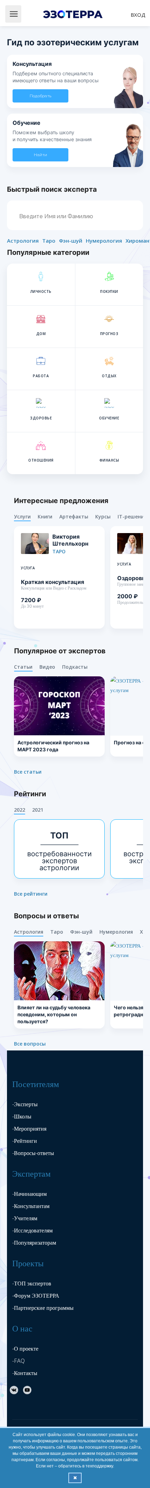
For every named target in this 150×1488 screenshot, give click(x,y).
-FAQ (18, 1361)
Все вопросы (30, 1043)
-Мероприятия (29, 1128)
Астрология (23, 240)
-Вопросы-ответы (33, 1153)
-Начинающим (29, 1194)
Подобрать (41, 95)
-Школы (21, 1116)
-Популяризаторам (34, 1242)
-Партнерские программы (43, 1308)
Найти (40, 154)
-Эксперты (25, 1104)
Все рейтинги (30, 893)
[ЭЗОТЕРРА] (74, 13)
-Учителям (24, 1218)
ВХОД (138, 14)
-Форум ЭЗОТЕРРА (35, 1295)
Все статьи (28, 771)
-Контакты (24, 1373)
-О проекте (25, 1348)
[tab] (26, 517)
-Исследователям (32, 1230)
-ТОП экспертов (31, 1283)
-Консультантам (31, 1206)
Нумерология (104, 240)
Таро (48, 240)
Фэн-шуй (70, 240)
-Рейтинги (24, 1141)
